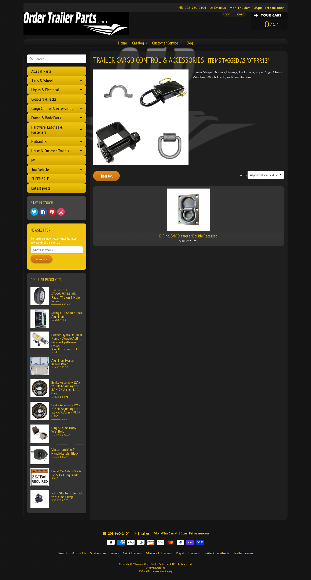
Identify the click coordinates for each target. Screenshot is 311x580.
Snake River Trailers (104, 553)
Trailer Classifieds (216, 553)
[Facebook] (43, 212)
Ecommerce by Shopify (160, 571)
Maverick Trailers (159, 553)
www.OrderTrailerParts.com (153, 564)
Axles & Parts (41, 71)
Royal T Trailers (187, 553)
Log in (226, 14)
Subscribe (41, 259)
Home (122, 43)
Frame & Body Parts (46, 118)
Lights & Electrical (45, 90)
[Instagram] (61, 212)
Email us (218, 8)
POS (141, 571)
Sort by (243, 175)
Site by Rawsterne (155, 567)
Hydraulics (39, 141)
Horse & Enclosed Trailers (50, 151)
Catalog (138, 43)
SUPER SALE (40, 179)
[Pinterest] (52, 212)
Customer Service (165, 43)
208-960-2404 (192, 8)
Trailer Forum (243, 553)
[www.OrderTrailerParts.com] (76, 23)
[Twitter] (34, 212)
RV (33, 160)
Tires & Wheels (42, 80)
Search (63, 553)
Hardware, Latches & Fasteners (47, 129)
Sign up (240, 14)
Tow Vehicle (40, 169)
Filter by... (106, 176)
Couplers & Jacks (43, 99)
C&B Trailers (132, 553)
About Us (79, 553)
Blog (189, 43)
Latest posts (40, 188)
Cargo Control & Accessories (52, 108)
